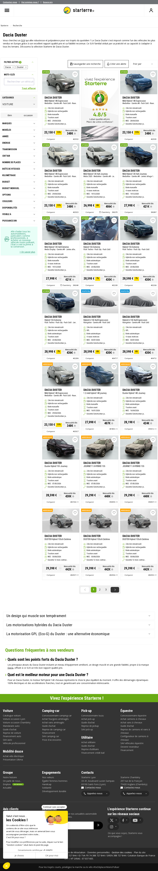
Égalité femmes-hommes (54, 780)
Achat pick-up (88, 718)
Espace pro (48, 2)
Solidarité (46, 787)
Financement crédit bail (92, 752)
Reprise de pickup (90, 725)
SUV (23, 40)
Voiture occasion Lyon (14, 718)
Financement (48, 732)
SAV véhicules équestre (132, 743)
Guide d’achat (49, 725)
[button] (75, 133)
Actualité (7, 787)
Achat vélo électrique (13, 756)
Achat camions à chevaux (133, 718)
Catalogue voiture (12, 715)
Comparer (51, 139)
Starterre (4, 25)
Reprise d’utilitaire (90, 749)
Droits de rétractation (74, 852)
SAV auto (7, 739)
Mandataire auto (11, 725)
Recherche (17, 25)
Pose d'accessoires (51, 739)
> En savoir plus (27, 251)
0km (10, 115)
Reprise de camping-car (54, 729)
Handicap (46, 784)
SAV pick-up (87, 729)
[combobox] (19, 81)
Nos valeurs (48, 777)
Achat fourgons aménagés (55, 718)
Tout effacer (29, 88)
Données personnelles (98, 852)
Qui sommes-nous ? (30, 2)
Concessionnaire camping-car (57, 715)
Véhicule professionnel (14, 743)
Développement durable (54, 791)
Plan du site (140, 852)
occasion (28, 115)
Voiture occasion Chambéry (16, 722)
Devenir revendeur (130, 746)
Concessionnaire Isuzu (92, 715)
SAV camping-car (50, 736)
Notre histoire (10, 777)
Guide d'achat (10, 729)
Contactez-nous (10, 2)
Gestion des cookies (122, 852)
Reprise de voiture (12, 732)
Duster (20, 67)
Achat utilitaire (88, 742)
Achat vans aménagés (53, 722)
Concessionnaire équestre (133, 715)
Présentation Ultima (13, 759)
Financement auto (12, 736)
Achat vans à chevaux (131, 722)
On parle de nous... (12, 780)
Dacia (8, 67)
